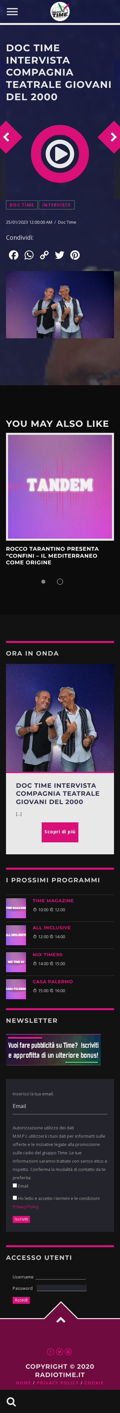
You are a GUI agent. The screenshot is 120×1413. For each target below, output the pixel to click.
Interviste (56, 205)
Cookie (94, 1383)
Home (23, 1383)
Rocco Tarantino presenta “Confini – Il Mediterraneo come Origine (52, 556)
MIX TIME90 (47, 955)
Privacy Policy (26, 1207)
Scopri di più (60, 487)
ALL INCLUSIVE (52, 928)
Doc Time (22, 205)
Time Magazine (53, 901)
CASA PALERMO (53, 982)
